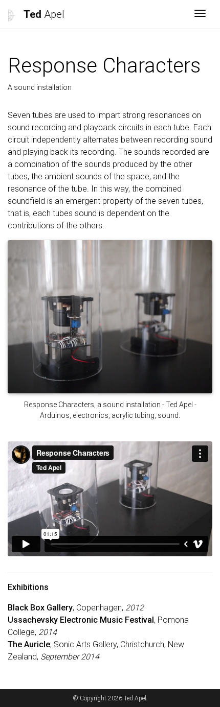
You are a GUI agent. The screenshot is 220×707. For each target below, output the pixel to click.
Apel (44, 14)
